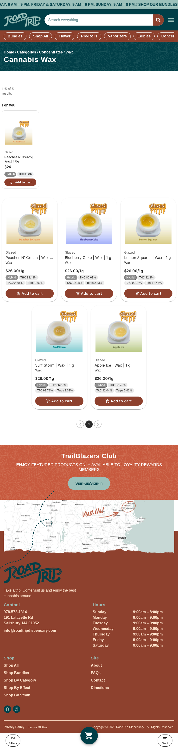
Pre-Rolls (89, 36)
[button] (171, 20)
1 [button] (89, 424)
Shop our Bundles (149, 5)
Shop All (40, 36)
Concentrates (51, 52)
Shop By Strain (17, 695)
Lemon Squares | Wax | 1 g (147, 257)
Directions (100, 688)
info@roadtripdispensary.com (30, 630)
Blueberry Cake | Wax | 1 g (88, 257)
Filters (13, 743)
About (96, 665)
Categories (26, 52)
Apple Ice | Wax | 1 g (112, 365)
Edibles (144, 36)
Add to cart (32, 293)
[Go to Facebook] (7, 709)
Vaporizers (117, 36)
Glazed (11, 252)
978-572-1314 (15, 612)
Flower (64, 36)
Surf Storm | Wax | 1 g (54, 365)
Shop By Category (20, 680)
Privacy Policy (14, 727)
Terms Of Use (37, 727)
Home (9, 52)
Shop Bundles (16, 673)
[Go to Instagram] (16, 709)
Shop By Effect (17, 688)
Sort (165, 743)
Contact (98, 680)
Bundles (15, 36)
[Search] (158, 20)
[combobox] (98, 20)
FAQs (96, 673)
